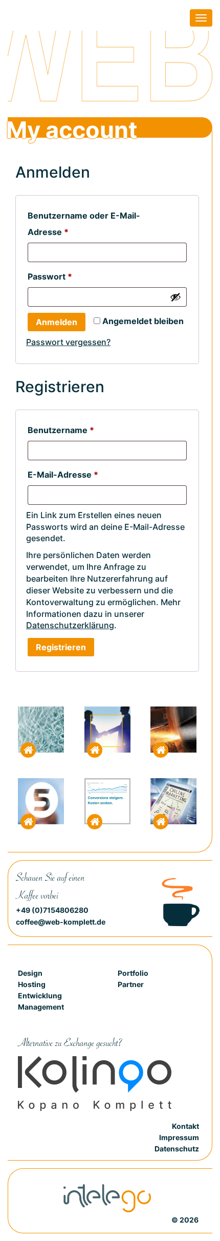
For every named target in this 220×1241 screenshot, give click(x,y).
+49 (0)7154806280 (52, 910)
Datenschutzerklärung (70, 625)
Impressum (179, 1137)
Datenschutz (177, 1148)
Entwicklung (40, 995)
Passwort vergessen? (68, 342)
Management (41, 1006)
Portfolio (133, 973)
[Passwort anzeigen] (175, 297)
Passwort (74, 276)
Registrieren (61, 647)
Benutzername (85, 430)
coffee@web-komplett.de (60, 921)
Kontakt (185, 1126)
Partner (131, 984)
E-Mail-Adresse (87, 474)
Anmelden (56, 322)
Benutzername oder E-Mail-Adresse (84, 223)
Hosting (32, 984)
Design (30, 973)
